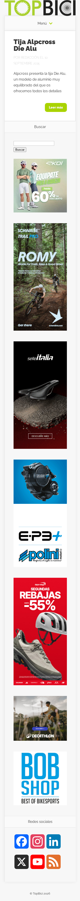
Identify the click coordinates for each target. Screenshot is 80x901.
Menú (42, 23)
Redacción (30, 57)
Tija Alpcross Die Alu (34, 45)
